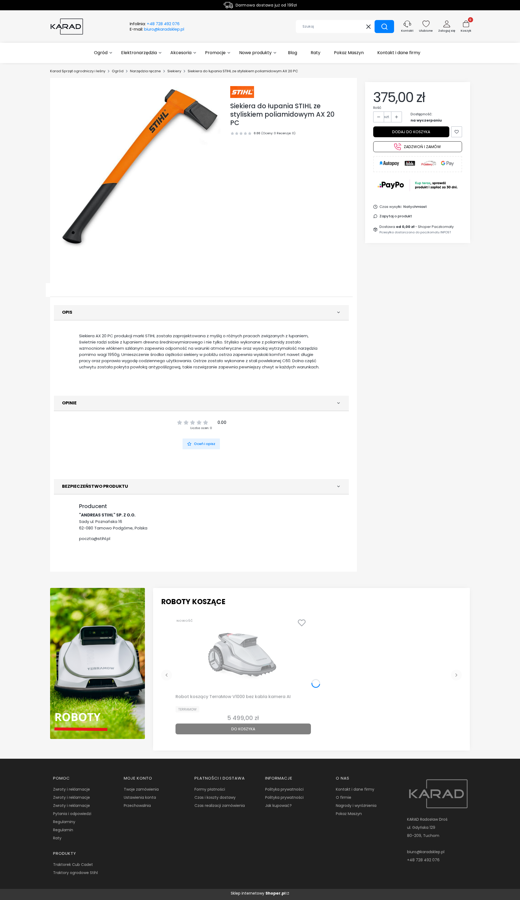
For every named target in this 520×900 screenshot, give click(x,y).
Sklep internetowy (258, 893)
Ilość (377, 107)
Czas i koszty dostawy (215, 797)
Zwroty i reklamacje (71, 789)
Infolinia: (155, 24)
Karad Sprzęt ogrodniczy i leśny (77, 71)
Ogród (117, 71)
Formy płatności (209, 789)
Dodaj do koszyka (411, 132)
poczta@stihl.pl (94, 538)
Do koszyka (243, 729)
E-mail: (157, 29)
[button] (384, 26)
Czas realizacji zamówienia (219, 805)
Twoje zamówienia (141, 789)
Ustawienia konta (140, 797)
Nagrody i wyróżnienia (356, 805)
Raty (57, 838)
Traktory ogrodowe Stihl (75, 872)
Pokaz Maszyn (349, 813)
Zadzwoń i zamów (422, 146)
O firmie (343, 797)
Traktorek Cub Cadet (73, 864)
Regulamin (63, 830)
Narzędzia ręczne (145, 71)
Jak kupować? (278, 805)
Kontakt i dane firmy (355, 789)
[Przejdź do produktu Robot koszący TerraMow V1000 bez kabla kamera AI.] (243, 654)
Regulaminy (64, 821)
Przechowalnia (137, 805)
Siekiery (174, 71)
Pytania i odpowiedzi (72, 813)
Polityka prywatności (284, 789)
